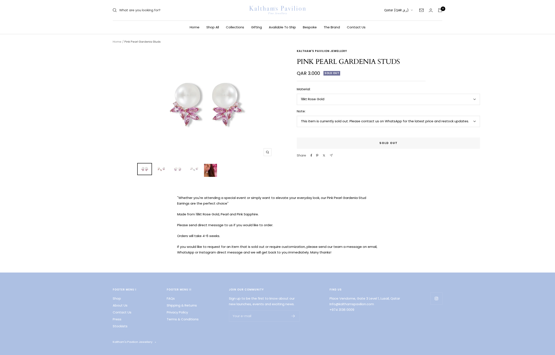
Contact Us (356, 27)
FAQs (171, 298)
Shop (117, 298)
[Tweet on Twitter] (324, 155)
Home (194, 27)
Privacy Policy (177, 312)
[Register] (293, 316)
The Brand (332, 27)
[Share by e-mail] (331, 155)
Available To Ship (282, 27)
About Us (120, 305)
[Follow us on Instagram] (436, 298)
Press (117, 319)
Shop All (212, 27)
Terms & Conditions (183, 319)
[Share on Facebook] (311, 155)
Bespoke (310, 27)
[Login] (431, 10)
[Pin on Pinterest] (317, 155)
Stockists (120, 326)
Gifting (256, 27)
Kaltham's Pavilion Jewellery (322, 51)
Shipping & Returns (182, 305)
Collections (235, 27)
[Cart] (440, 10)
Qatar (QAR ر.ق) (396, 10)
